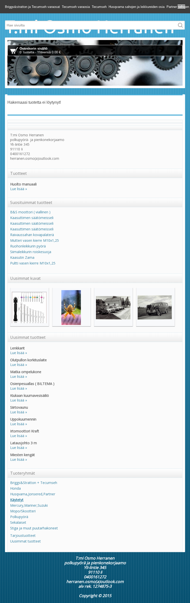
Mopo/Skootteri (23, 511)
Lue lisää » (18, 188)
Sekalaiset (18, 522)
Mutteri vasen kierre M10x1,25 (34, 240)
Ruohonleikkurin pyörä (28, 246)
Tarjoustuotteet (23, 535)
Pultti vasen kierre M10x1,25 (32, 263)
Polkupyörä (19, 516)
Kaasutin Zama (22, 257)
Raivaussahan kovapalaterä (32, 234)
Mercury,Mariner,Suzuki (29, 505)
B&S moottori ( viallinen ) (30, 212)
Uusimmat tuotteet (25, 541)
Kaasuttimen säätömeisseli (31, 217)
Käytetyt (17, 499)
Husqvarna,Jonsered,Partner (32, 494)
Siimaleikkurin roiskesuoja (30, 251)
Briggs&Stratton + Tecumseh (33, 482)
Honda (15, 488)
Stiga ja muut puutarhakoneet (34, 528)
